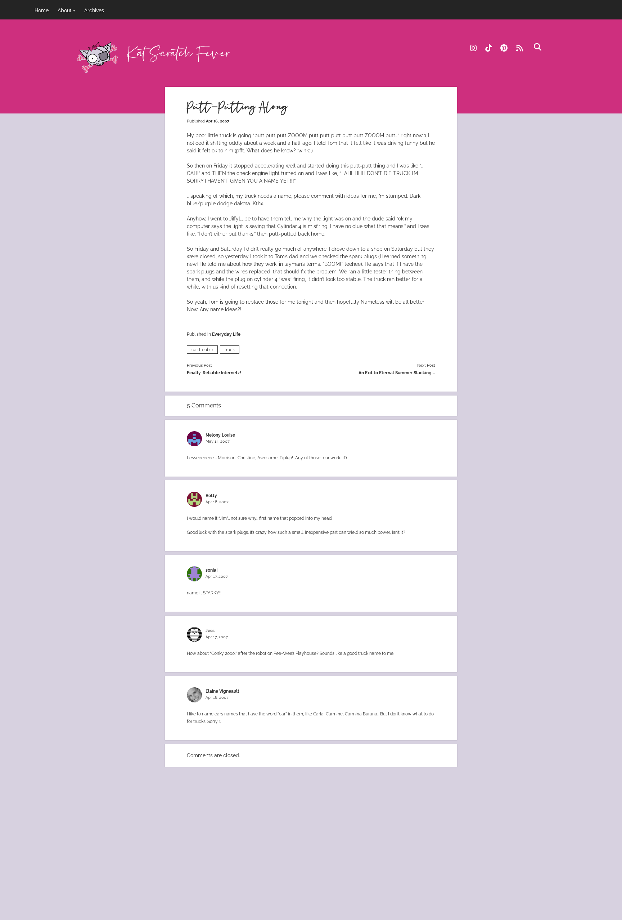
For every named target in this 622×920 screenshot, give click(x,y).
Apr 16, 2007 (217, 121)
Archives (94, 10)
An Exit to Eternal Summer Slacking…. (397, 372)
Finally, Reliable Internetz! (214, 372)
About (65, 10)
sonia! (212, 570)
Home (42, 10)
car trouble (202, 349)
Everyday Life (226, 334)
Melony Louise (220, 435)
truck (230, 349)
